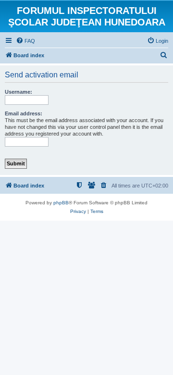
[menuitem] (25, 41)
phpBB (61, 202)
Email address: (23, 113)
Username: (18, 92)
